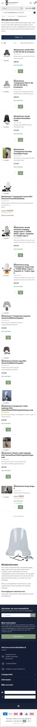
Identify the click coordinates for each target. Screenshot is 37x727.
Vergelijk (6, 60)
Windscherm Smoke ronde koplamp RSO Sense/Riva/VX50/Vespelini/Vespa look (17, 455)
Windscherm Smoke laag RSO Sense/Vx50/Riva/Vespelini (13, 362)
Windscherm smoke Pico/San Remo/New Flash (22, 118)
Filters (17, 37)
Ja (24, 721)
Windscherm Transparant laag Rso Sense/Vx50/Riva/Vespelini (15, 317)
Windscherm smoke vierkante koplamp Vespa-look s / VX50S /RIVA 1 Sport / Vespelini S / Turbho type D (24, 231)
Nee (29, 721)
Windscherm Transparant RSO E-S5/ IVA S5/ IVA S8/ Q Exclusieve (23, 84)
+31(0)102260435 (10, 663)
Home (3, 16)
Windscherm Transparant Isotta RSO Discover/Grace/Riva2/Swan (16, 198)
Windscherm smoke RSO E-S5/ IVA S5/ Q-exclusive (24, 51)
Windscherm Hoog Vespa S (24, 487)
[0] (34, 3)
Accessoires (11, 16)
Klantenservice (18, 636)
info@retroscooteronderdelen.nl (15, 669)
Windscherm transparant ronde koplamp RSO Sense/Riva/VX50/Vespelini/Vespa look (17, 408)
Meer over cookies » (18, 723)
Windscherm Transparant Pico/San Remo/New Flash (23, 152)
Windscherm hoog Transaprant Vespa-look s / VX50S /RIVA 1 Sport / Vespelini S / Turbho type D (24, 269)
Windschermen (22, 16)
